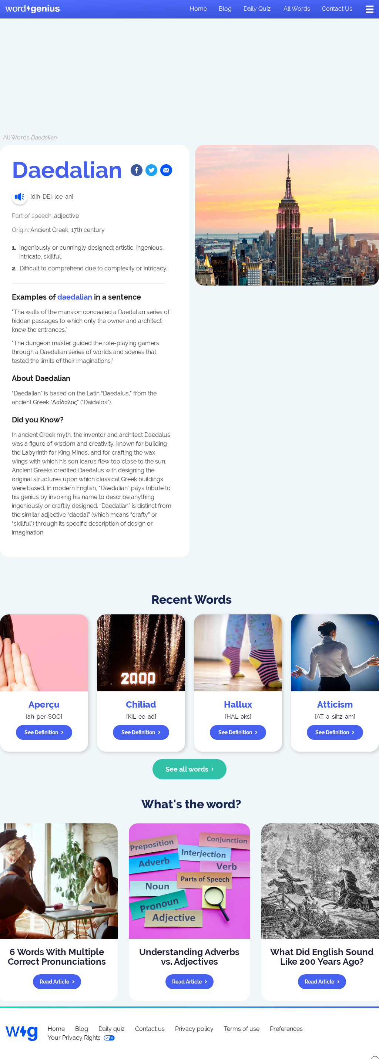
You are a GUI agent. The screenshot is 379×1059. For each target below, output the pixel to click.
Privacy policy (194, 1028)
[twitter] (151, 170)
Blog (225, 8)
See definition (41, 732)
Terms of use (241, 1028)
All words (297, 8)
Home (198, 8)
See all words (186, 769)
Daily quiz (257, 8)
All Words (16, 137)
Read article (54, 982)
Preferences (286, 1028)
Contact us (337, 8)
